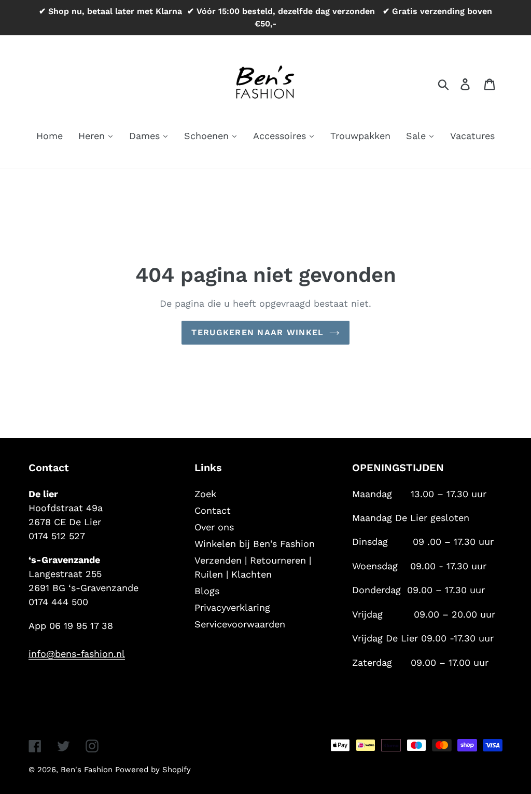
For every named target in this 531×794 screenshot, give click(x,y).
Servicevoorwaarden (239, 624)
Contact (212, 510)
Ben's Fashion (88, 769)
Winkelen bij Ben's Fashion (254, 543)
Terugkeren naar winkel (257, 332)
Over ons (214, 527)
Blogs (206, 590)
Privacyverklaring (232, 607)
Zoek (205, 493)
